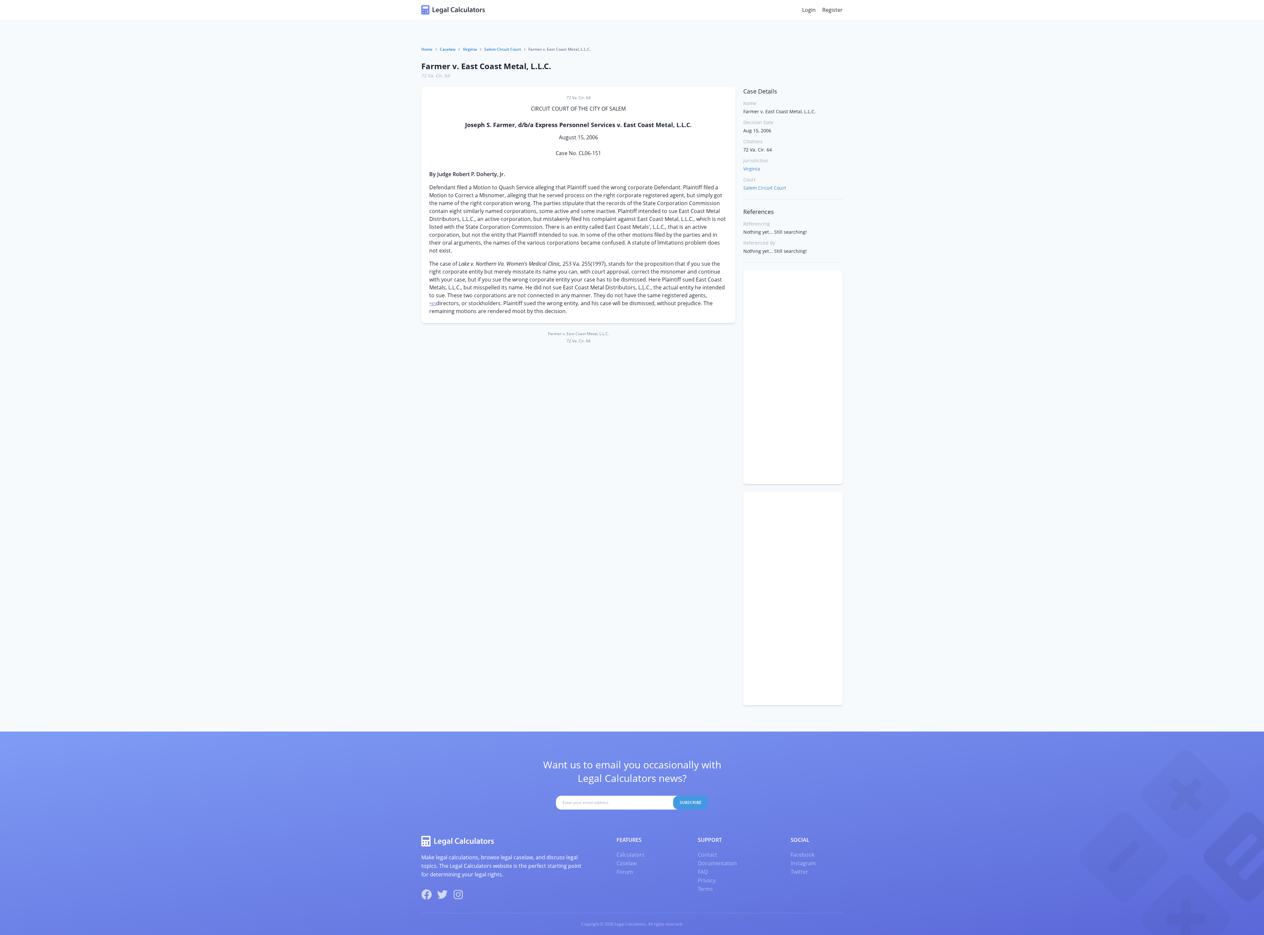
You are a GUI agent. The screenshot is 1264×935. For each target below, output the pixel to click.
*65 (432, 304)
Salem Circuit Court (502, 49)
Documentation (717, 863)
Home (427, 49)
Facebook (802, 854)
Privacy (707, 880)
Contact (707, 854)
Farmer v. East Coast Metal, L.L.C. (486, 66)
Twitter (799, 871)
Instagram (803, 863)
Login (809, 9)
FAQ (703, 871)
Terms (705, 889)
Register (832, 9)
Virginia (470, 49)
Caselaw (448, 49)
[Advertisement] (793, 377)
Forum (625, 871)
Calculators (631, 854)
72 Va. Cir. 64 (435, 75)
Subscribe (690, 802)
